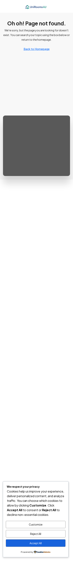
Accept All (36, 543)
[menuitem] (67, 6)
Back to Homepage (37, 49)
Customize (35, 524)
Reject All (35, 533)
